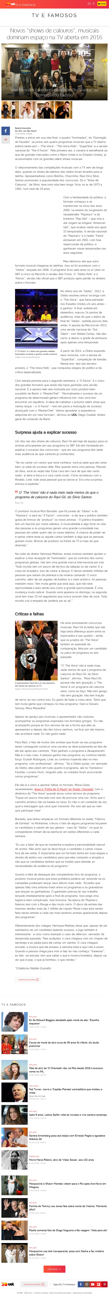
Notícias (39, 13)
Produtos (6, 13)
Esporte (95, 13)
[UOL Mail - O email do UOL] (89, 3)
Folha (85, 13)
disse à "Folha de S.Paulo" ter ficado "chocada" (64, 789)
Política (51, 13)
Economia (74, 13)
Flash (18, 13)
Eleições (28, 13)
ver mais (53, 1269)
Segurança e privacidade (82, 1293)
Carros (62, 13)
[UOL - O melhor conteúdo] (10, 4)
